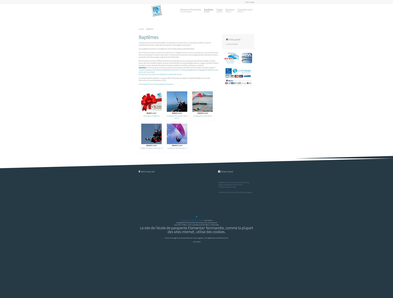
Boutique (230, 10)
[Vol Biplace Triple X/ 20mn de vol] (151, 134)
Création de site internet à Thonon (192, 220)
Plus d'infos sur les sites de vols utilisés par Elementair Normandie (160, 74)
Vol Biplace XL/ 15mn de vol (202, 116)
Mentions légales (246, 192)
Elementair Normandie (190, 10)
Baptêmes (208, 10)
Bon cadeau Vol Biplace (151, 116)
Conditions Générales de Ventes (229, 192)
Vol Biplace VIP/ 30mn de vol (177, 148)
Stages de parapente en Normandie (230, 185)
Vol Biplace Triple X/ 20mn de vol (151, 148)
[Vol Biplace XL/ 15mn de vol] (202, 101)
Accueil (141, 29)
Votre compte (249, 2)
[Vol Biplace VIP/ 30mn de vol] (177, 134)
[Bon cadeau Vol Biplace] (151, 101)
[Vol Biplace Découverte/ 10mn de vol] (177, 101)
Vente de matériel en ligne (227, 187)
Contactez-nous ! (245, 10)
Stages (219, 10)
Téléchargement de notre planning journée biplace (156, 84)
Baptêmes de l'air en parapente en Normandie (233, 182)
